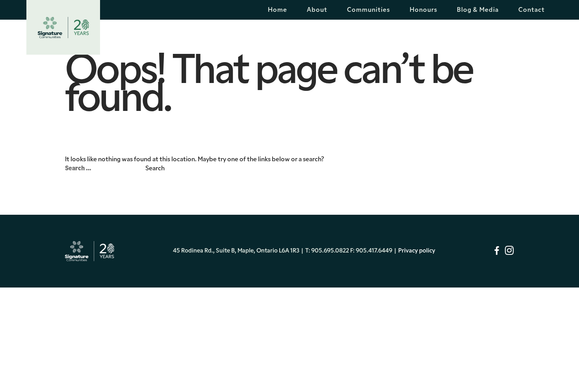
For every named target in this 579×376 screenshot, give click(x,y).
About (317, 10)
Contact (531, 10)
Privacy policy (416, 251)
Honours (423, 10)
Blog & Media (478, 10)
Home (277, 10)
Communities (368, 10)
